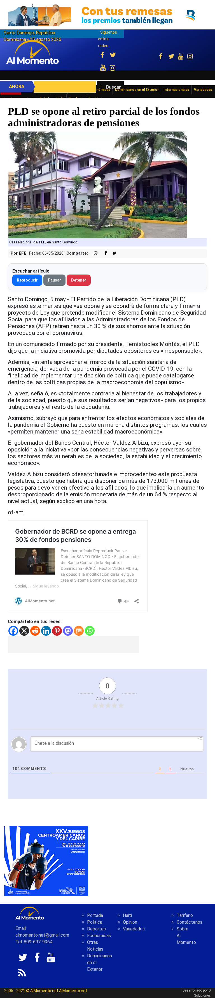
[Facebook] (13, 631)
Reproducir (27, 280)
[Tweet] (112, 253)
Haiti (127, 915)
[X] (24, 631)
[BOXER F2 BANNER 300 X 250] (46, 860)
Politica (94, 922)
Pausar (54, 280)
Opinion (130, 922)
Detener (78, 280)
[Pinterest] (57, 631)
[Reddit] (35, 631)
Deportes (96, 929)
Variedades (134, 929)
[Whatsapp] (90, 631)
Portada (95, 915)
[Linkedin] (46, 631)
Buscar (113, 87)
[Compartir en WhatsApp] (93, 253)
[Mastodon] (68, 631)
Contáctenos (189, 922)
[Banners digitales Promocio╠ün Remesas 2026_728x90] (107, 15)
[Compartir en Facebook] (103, 253)
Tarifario (185, 915)
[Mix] (79, 631)
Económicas (99, 935)
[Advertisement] (73, 644)
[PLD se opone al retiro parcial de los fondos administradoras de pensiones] (97, 184)
